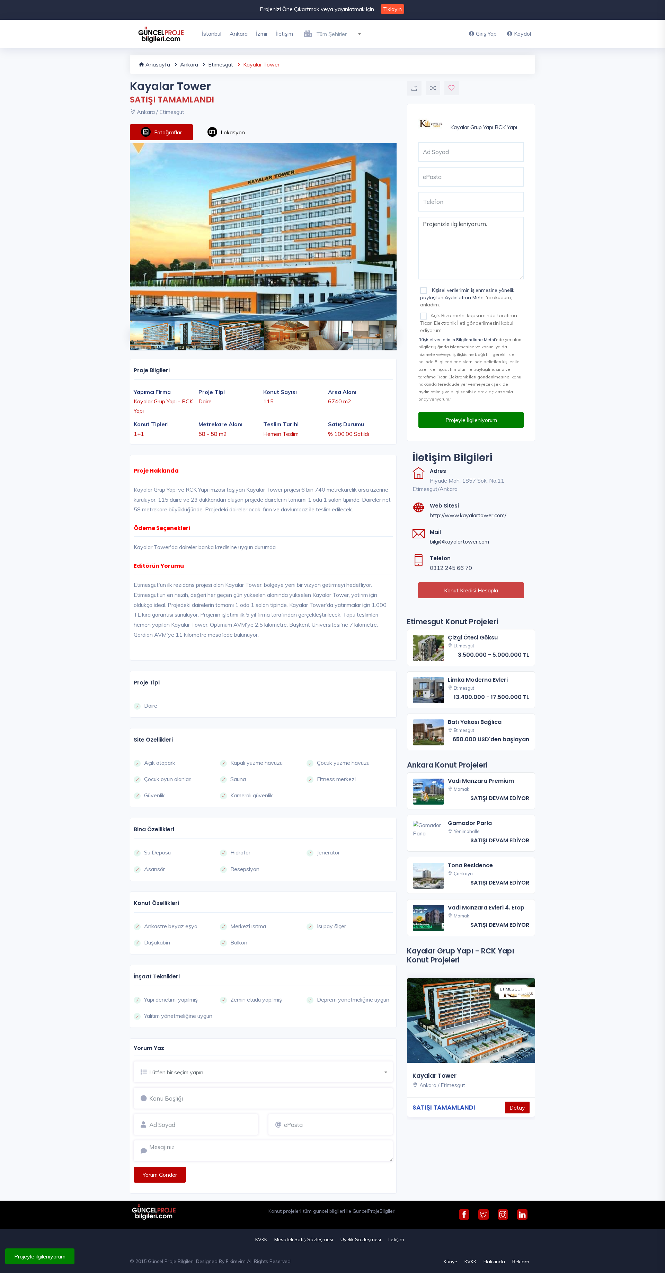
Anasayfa (157, 64)
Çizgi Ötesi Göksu (473, 638)
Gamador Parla (470, 823)
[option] (263, 232)
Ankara (239, 33)
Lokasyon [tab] (233, 132)
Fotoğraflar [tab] (168, 132)
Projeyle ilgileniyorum (39, 1256)
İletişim (284, 33)
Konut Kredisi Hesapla (471, 590)
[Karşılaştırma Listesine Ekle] (433, 88)
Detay (517, 1107)
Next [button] (386, 331)
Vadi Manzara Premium (481, 781)
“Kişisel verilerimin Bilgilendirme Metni (456, 339)
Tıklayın (392, 9)
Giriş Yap (486, 33)
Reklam (520, 1261)
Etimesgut (220, 64)
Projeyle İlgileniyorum (471, 419)
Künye (450, 1261)
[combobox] (341, 33)
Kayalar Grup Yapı (471, 127)
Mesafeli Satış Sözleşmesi (303, 1239)
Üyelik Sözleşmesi (360, 1239)
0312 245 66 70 (451, 567)
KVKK (261, 1239)
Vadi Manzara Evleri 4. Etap (486, 908)
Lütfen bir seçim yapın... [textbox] (177, 1072)
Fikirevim (236, 1261)
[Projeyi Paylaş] (414, 88)
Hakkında (494, 1261)
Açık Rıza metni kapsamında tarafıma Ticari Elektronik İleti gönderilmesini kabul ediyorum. (468, 322)
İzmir (262, 33)
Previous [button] (133, 331)
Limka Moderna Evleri (478, 680)
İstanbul (211, 33)
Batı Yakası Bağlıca (475, 722)
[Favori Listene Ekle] (451, 88)
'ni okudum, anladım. (467, 297)
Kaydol (522, 33)
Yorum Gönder (160, 1174)
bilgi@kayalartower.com (459, 541)
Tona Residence (470, 865)
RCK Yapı (506, 127)
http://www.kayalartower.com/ (468, 515)
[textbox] (341, 34)
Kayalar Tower (434, 1076)
